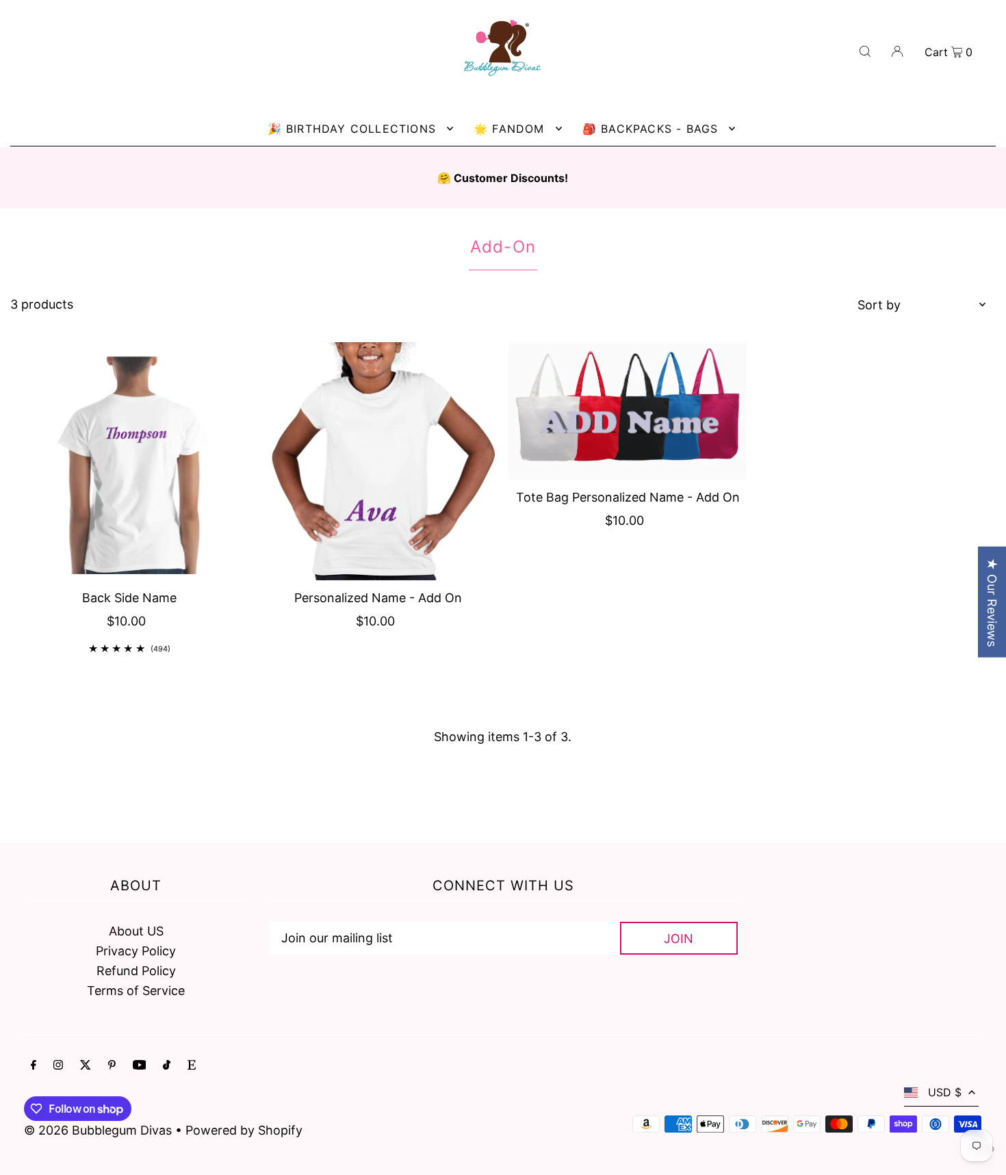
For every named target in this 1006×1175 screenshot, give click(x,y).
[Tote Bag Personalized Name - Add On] (627, 411)
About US (136, 931)
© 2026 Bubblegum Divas (99, 1130)
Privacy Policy (136, 951)
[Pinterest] (112, 1066)
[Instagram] (58, 1066)
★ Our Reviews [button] (992, 601)
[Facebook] (33, 1066)
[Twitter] (85, 1066)
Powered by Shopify (243, 1130)
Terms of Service (136, 990)
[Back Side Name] (129, 461)
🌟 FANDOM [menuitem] (509, 128)
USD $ (945, 1092)
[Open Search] (865, 50)
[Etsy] (192, 1066)
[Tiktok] (166, 1066)
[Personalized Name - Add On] (378, 461)
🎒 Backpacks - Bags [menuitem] (650, 128)
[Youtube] (139, 1066)
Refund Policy (136, 971)
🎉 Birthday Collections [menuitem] (352, 128)
